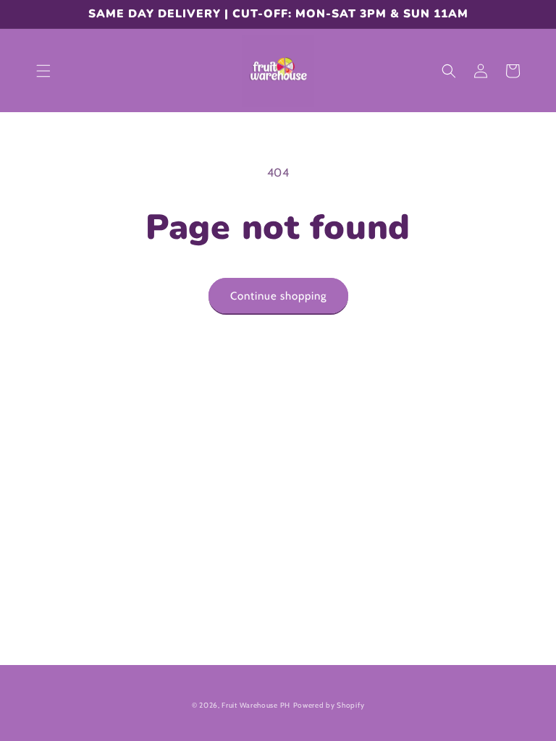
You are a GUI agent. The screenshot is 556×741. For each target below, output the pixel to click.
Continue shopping (278, 295)
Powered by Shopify (329, 705)
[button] (43, 71)
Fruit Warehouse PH (256, 705)
